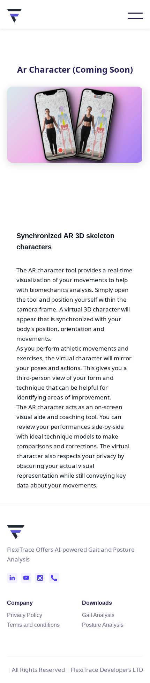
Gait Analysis (98, 615)
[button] (135, 15)
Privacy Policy (24, 615)
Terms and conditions (33, 625)
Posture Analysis (102, 625)
